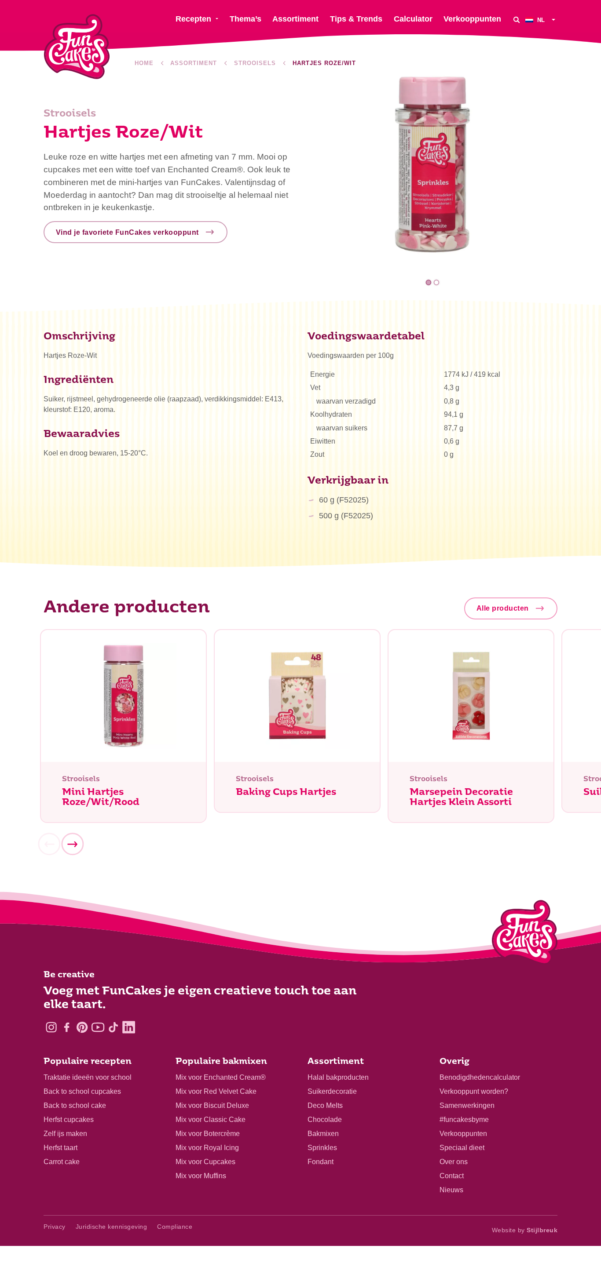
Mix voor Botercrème (208, 1133)
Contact (452, 1176)
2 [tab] (436, 282)
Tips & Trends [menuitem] (356, 19)
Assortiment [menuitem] (295, 19)
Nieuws (451, 1190)
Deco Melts (325, 1105)
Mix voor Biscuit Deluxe (212, 1105)
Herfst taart (60, 1147)
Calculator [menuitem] (413, 19)
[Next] (72, 844)
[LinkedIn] (128, 1027)
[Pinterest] (82, 1027)
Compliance (174, 1226)
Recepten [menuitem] (193, 19)
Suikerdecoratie (332, 1091)
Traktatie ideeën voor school (88, 1077)
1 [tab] (429, 282)
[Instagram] (51, 1027)
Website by (525, 1230)
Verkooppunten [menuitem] (472, 19)
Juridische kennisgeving (111, 1226)
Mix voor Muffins (201, 1176)
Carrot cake (62, 1161)
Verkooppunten (463, 1133)
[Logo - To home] (524, 934)
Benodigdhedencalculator (480, 1077)
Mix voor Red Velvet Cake (216, 1091)
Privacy (55, 1226)
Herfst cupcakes (69, 1119)
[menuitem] (541, 19)
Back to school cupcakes (82, 1091)
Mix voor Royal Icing (207, 1147)
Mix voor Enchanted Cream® (221, 1077)
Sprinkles (322, 1147)
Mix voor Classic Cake (211, 1119)
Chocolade (325, 1119)
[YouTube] (98, 1027)
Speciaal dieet (462, 1147)
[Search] (516, 19)
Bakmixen (323, 1133)
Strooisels (255, 63)
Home (144, 63)
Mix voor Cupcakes (205, 1161)
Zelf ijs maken (65, 1133)
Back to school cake (75, 1105)
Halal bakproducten (338, 1077)
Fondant (320, 1161)
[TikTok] (113, 1027)
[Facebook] (66, 1027)
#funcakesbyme (464, 1119)
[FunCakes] (77, 47)
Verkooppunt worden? (474, 1091)
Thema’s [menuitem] (245, 19)
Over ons (454, 1161)
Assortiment (193, 63)
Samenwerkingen (467, 1105)
